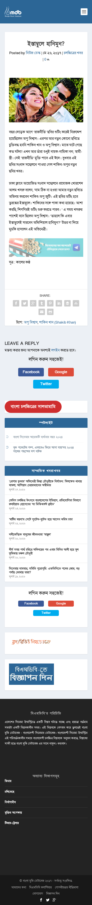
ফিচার (8, 781)
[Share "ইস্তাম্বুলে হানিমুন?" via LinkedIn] (59, 303)
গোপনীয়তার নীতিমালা (66, 887)
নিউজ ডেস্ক (33, 53)
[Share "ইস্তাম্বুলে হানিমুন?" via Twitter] (24, 303)
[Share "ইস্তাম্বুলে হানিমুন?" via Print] (50, 312)
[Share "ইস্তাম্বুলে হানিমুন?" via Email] (41, 312)
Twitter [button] (46, 384)
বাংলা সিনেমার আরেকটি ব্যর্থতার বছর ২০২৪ (38, 437)
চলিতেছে (9, 792)
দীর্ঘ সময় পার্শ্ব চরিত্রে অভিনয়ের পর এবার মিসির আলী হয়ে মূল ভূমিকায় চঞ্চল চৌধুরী (44, 551)
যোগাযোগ (38, 894)
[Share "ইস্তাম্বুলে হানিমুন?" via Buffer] (67, 303)
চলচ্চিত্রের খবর (73, 53)
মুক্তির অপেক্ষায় (13, 813)
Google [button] (61, 372)
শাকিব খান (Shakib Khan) (57, 322)
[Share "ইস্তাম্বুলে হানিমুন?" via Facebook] (16, 303)
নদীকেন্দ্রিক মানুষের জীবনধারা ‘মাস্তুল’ (30, 534)
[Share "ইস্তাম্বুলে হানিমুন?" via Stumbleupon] (76, 303)
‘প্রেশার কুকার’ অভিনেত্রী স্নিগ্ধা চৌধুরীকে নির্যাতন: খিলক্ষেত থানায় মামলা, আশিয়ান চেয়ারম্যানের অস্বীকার (45, 483)
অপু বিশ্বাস (31, 322)
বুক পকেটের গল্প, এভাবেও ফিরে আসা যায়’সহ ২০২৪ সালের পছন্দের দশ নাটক (43, 449)
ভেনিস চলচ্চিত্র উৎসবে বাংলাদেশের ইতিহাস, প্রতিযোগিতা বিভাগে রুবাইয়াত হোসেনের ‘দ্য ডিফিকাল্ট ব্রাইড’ (45, 502)
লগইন (55, 350)
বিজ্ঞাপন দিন (52, 894)
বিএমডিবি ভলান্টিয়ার (40, 887)
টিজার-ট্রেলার (12, 823)
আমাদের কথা (18, 887)
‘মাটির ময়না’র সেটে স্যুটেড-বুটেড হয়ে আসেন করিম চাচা (41, 519)
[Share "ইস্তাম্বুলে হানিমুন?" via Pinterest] (50, 303)
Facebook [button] (31, 372)
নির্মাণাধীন (10, 802)
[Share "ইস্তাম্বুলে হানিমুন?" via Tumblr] (41, 303)
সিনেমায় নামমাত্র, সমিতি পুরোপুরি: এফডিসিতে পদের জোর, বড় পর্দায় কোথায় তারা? (44, 570)
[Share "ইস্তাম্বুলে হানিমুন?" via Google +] (33, 303)
